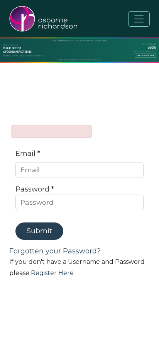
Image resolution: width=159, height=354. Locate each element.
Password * (34, 189)
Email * (27, 153)
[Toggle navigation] (139, 19)
